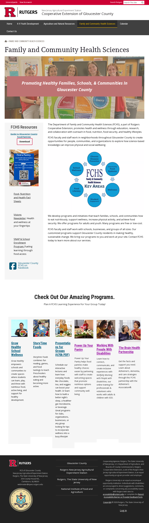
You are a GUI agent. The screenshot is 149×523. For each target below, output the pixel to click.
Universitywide (11, 2)
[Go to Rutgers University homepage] (21, 12)
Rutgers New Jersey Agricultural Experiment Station (77, 471)
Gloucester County (77, 463)
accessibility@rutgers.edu (113, 494)
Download (24, 141)
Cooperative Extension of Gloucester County (77, 14)
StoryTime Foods (40, 345)
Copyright (107, 502)
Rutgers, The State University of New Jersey (77, 481)
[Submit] (142, 2)
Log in (123, 510)
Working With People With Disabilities (105, 349)
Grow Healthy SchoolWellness (17, 349)
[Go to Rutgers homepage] (20, 465)
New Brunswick (26, 2)
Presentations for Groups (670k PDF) (62, 349)
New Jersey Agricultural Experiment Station (61, 10)
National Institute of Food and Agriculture (77, 490)
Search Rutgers (116, 2)
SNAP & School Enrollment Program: (22, 243)
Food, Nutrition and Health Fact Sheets (22, 197)
